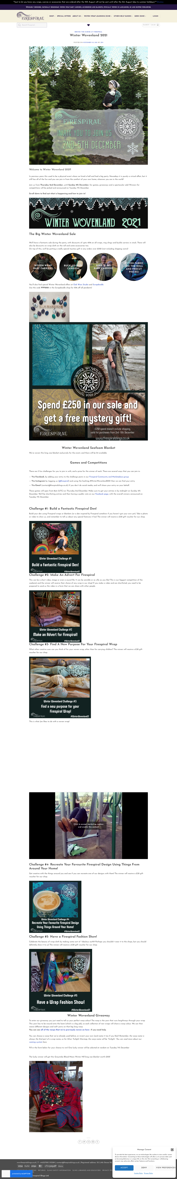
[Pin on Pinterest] (93, 1142)
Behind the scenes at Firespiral (88, 32)
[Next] (148, 268)
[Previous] (29, 268)
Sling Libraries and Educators (86, 1170)
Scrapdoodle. (98, 285)
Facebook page (101, 494)
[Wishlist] (88, 25)
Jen (102, 42)
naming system (35, 1042)
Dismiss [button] (160, 2)
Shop (51, 16)
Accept (124, 1168)
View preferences (164, 1168)
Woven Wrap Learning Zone (97, 16)
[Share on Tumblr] (97, 1142)
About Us (76, 16)
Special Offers (64, 16)
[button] (172, 1150)
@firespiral (63, 481)
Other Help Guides (122, 16)
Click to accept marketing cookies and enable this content (88, 825)
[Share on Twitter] (84, 1142)
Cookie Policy (138, 1173)
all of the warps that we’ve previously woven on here (65, 1030)
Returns (41, 1170)
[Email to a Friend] (89, 1142)
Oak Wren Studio (80, 285)
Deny (144, 1168)
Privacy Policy (148, 1173)
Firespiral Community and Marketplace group (109, 477)
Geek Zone (139, 16)
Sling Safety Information (59, 1170)
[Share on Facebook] (80, 1142)
